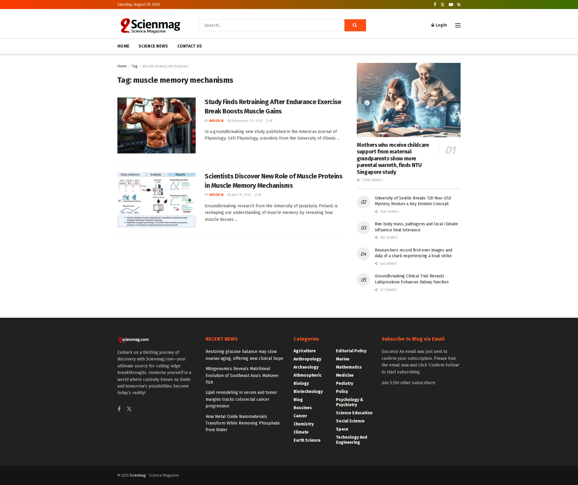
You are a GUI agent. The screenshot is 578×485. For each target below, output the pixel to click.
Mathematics (349, 367)
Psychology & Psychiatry (349, 402)
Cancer (300, 416)
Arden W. (216, 121)
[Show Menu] (458, 25)
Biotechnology (308, 391)
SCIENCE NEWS (153, 46)
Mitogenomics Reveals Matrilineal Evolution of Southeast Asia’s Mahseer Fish (242, 375)
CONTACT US (189, 46)
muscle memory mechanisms (165, 66)
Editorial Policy (351, 351)
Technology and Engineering (351, 440)
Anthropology (307, 359)
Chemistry (304, 424)
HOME (123, 46)
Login (441, 25)
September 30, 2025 (246, 121)
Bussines (303, 407)
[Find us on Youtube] (451, 4)
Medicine (345, 375)
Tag (135, 66)
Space (342, 429)
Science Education (354, 412)
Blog (298, 399)
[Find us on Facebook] (435, 4)
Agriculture (305, 351)
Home (122, 66)
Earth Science (307, 440)
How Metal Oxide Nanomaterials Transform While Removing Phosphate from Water (243, 423)
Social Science (350, 421)
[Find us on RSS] (459, 4)
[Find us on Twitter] (442, 4)
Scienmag (138, 475)
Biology (301, 383)
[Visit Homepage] (150, 25)
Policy (342, 391)
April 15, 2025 (240, 195)
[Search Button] (355, 25)
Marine (343, 359)
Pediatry (344, 383)
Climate (301, 432)
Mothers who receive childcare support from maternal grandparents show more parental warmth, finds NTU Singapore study (393, 158)
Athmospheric (308, 375)
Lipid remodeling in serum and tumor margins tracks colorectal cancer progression (241, 399)
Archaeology (306, 367)
